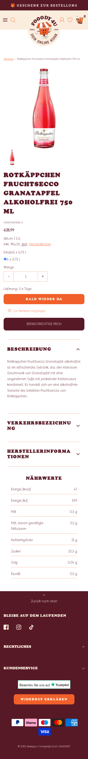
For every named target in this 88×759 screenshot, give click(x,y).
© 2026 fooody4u (27, 746)
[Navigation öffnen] (5, 20)
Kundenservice (21, 668)
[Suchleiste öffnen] (13, 20)
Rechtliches (17, 646)
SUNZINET (64, 746)
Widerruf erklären (44, 699)
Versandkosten (40, 244)
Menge (9, 267)
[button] (12, 157)
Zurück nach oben (44, 601)
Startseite (9, 58)
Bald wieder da (44, 299)
